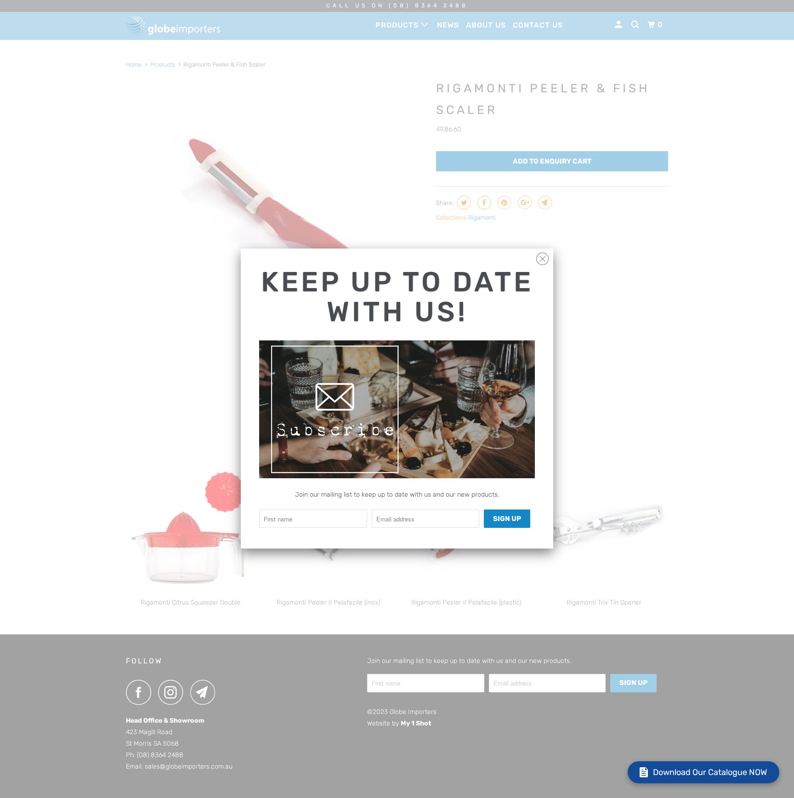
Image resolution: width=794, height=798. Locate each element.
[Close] (542, 256)
